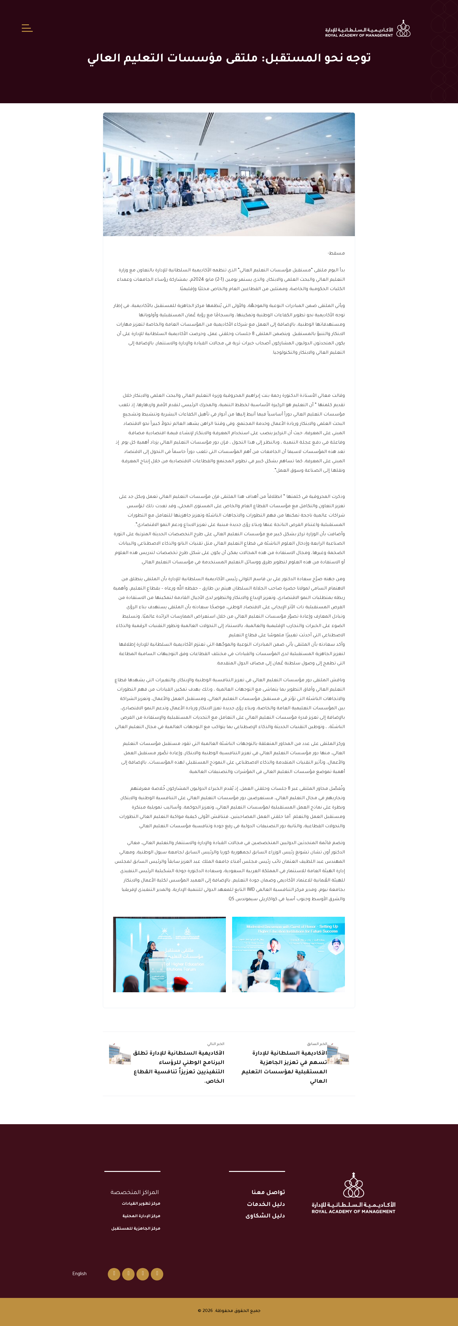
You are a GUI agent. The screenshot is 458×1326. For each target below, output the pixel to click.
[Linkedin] (128, 1274)
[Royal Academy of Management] (368, 28)
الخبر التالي (215, 1044)
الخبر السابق (317, 1044)
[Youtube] (114, 1274)
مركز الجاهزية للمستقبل (135, 1229)
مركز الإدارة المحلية (141, 1216)
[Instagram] (142, 1274)
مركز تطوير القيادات (141, 1204)
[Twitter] (157, 1274)
